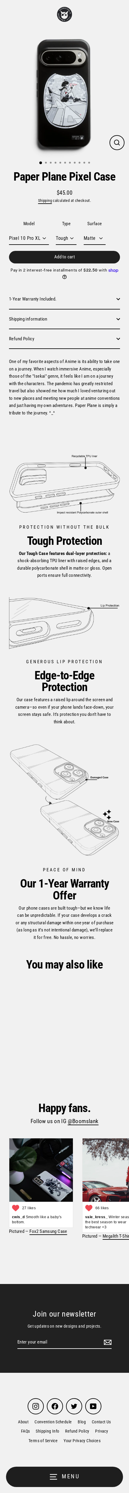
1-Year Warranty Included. (33, 299)
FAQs (25, 1431)
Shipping (45, 200)
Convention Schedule (53, 1421)
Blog (82, 1421)
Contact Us (101, 1421)
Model (29, 223)
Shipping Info (47, 1431)
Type (66, 223)
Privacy (101, 1431)
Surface (94, 223)
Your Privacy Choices (82, 1440)
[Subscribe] (107, 1342)
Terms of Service (43, 1440)
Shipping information (28, 319)
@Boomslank (83, 1121)
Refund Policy (21, 338)
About (23, 1421)
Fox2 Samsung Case (48, 1231)
